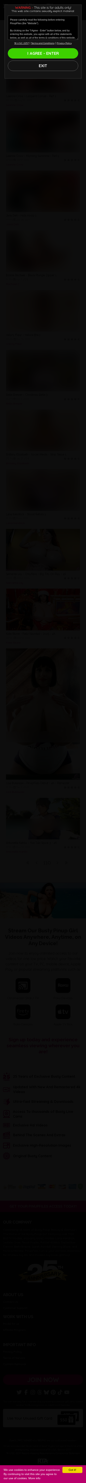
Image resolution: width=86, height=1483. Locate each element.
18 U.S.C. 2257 (21, 43)
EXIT (43, 65)
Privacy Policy (64, 43)
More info (34, 1478)
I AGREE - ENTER (43, 53)
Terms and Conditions (42, 43)
